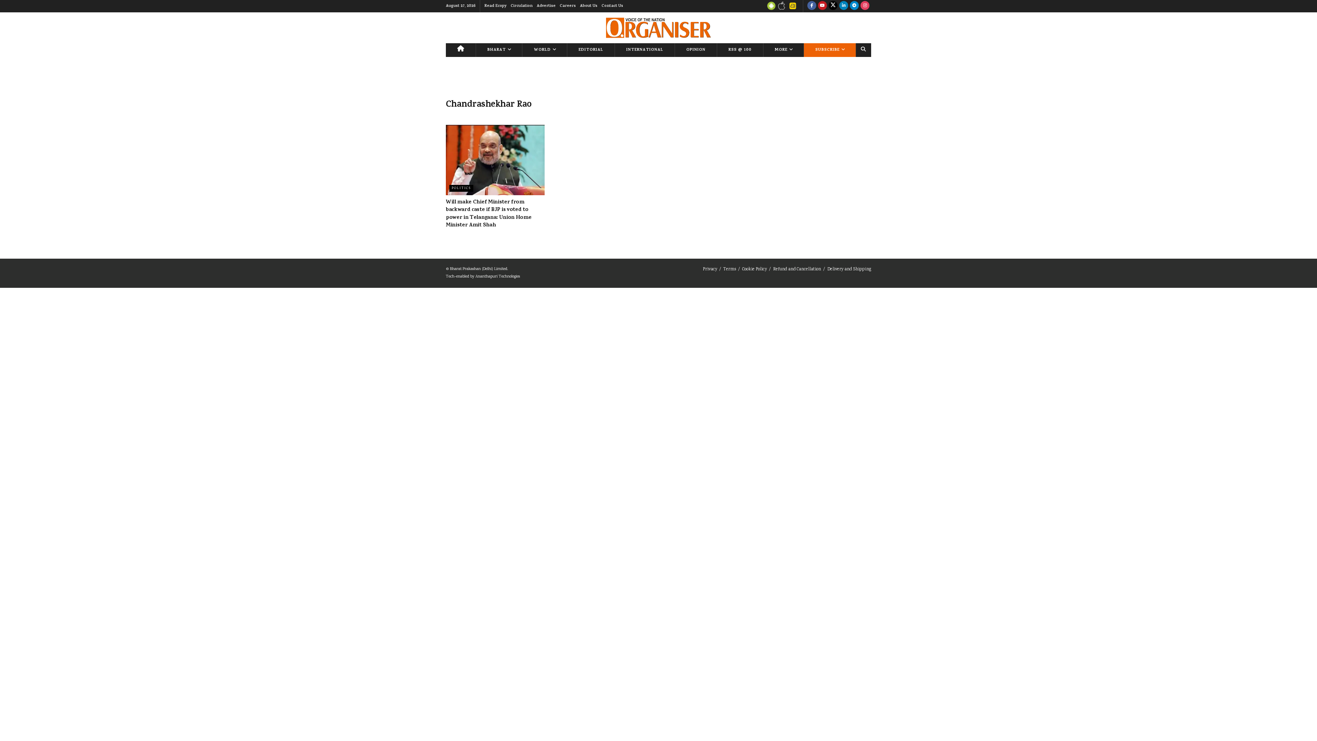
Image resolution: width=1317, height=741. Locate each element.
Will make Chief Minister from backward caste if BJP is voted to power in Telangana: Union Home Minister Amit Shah (488, 214)
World (542, 50)
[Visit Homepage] (658, 27)
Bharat (496, 50)
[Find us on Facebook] (811, 6)
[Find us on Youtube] (822, 6)
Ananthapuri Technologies (497, 277)
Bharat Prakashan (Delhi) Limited (478, 269)
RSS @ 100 (739, 50)
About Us (588, 6)
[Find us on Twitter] (833, 6)
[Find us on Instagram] (865, 6)
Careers (568, 6)
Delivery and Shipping (849, 269)
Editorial (591, 50)
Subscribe (827, 50)
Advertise (546, 6)
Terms (729, 269)
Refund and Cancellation (797, 269)
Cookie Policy (754, 269)
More (781, 50)
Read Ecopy (495, 6)
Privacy (710, 269)
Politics (461, 188)
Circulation (522, 6)
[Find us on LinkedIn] (843, 6)
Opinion (695, 50)
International (644, 50)
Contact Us (612, 6)
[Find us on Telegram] (854, 6)
